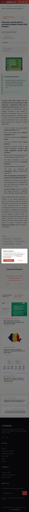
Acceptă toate (9, 260)
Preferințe (20, 260)
